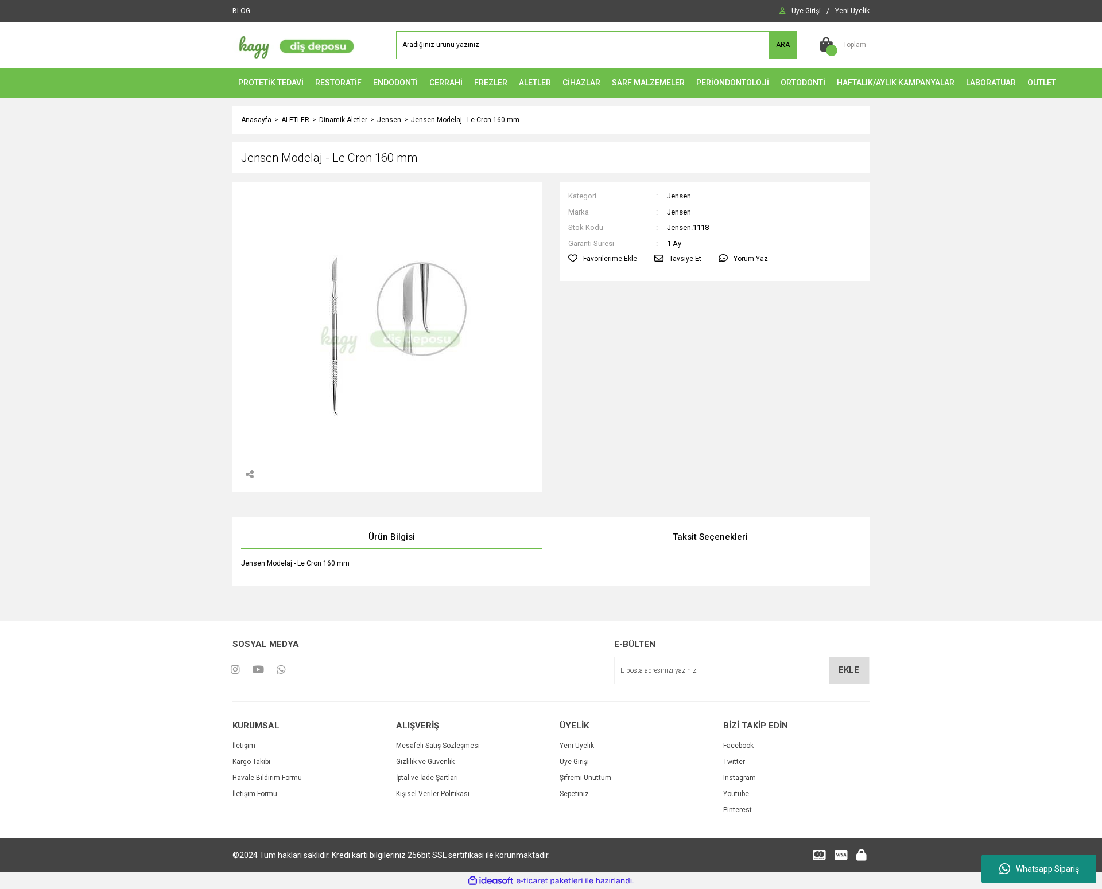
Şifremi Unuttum (585, 778)
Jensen (679, 196)
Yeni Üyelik (577, 746)
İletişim (243, 746)
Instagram (739, 778)
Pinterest (737, 810)
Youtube (736, 794)
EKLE (849, 670)
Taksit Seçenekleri (710, 537)
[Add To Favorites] (602, 259)
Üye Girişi (574, 762)
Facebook (738, 746)
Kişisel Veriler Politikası (432, 794)
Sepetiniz (574, 794)
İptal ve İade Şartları (427, 778)
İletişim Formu (254, 794)
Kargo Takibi (251, 762)
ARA (783, 45)
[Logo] (293, 44)
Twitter (734, 762)
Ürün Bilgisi (391, 537)
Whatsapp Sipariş (1047, 869)
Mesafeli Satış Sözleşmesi (438, 746)
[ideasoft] (491, 880)
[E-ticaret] (549, 881)
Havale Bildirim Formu (267, 778)
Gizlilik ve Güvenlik (425, 762)
